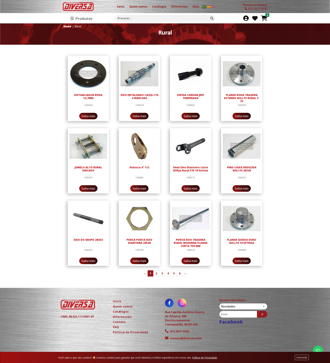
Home (67, 26)
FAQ (116, 327)
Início (117, 301)
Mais (196, 6)
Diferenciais (122, 317)
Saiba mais (88, 116)
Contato (119, 322)
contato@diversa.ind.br (186, 338)
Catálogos (121, 311)
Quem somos (123, 306)
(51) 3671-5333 (179, 331)
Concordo (301, 357)
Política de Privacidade (204, 357)
